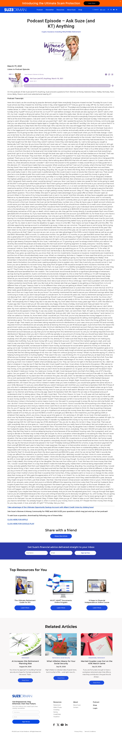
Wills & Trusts (57, 707)
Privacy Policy (78, 731)
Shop (95, 705)
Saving (55, 712)
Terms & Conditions (90, 731)
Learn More (91, 3)
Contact (75, 707)
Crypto (44, 32)
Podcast (96, 702)
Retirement (76, 32)
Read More (25, 680)
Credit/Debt (57, 714)
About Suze (77, 705)
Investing (58, 32)
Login (95, 708)
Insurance (50, 32)
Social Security (65, 658)
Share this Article (61, 536)
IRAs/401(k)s (67, 32)
